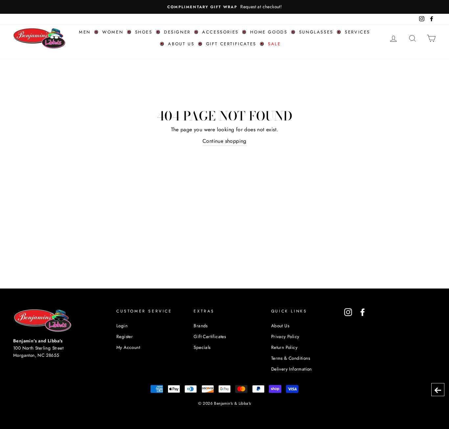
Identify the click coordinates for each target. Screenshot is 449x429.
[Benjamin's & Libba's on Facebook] (362, 312)
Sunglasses (316, 32)
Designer (177, 32)
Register (124, 336)
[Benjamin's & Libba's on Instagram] (348, 312)
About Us (280, 325)
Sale (274, 44)
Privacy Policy (285, 336)
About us (181, 44)
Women (112, 32)
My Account (128, 347)
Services (357, 32)
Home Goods (268, 32)
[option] (224, 7)
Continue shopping (224, 141)
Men (85, 32)
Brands (200, 325)
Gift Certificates (231, 44)
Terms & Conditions (290, 358)
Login (122, 325)
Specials (202, 347)
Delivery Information (291, 369)
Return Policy (284, 347)
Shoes (144, 32)
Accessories (220, 32)
